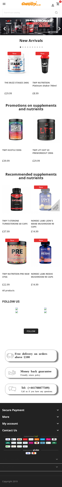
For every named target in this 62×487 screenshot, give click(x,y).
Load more (31, 320)
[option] (31, 26)
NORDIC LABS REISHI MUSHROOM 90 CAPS (42, 275)
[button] (4, 26)
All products (8, 290)
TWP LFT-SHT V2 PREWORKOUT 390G (43, 151)
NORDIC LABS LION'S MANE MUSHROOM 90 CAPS (42, 223)
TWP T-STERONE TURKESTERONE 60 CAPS (15, 222)
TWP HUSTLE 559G (11, 150)
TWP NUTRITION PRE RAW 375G (15, 275)
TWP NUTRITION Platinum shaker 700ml (45, 84)
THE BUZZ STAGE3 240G (17, 82)
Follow (31, 331)
